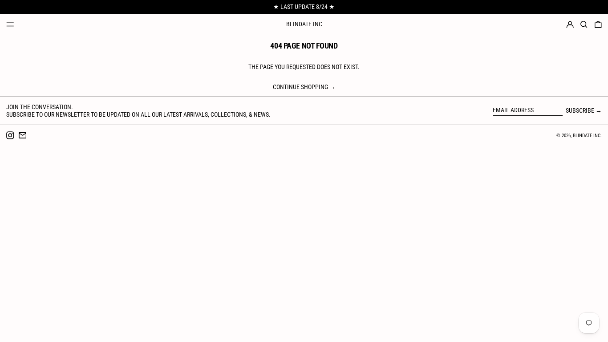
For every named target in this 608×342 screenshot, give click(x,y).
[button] (584, 24)
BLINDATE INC (304, 24)
